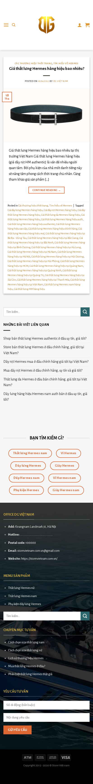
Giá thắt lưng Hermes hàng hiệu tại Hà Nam (32, 251)
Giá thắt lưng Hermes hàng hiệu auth (62, 219)
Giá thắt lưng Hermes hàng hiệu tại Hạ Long (56, 247)
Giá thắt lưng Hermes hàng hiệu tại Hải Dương (57, 256)
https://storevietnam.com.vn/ (39, 558)
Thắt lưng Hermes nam (22, 596)
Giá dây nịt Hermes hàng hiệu (60, 210)
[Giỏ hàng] (87, 25)
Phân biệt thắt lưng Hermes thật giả (30, 674)
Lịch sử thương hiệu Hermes (26, 658)
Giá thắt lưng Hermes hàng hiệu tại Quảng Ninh (34, 270)
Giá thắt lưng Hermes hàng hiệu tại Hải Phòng (33, 261)
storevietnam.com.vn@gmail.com (38, 550)
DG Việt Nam (60, 81)
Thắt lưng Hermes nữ (21, 588)
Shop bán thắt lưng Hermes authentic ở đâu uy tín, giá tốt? (44, 338)
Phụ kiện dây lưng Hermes (24, 604)
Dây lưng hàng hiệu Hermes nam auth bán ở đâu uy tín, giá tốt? (45, 397)
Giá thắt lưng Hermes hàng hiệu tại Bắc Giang (53, 238)
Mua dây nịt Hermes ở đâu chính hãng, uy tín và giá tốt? (42, 370)
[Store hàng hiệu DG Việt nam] (46, 25)
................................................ (36, 534)
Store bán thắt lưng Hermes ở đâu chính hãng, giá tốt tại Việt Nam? (43, 350)
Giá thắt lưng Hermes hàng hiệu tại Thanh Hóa (43, 279)
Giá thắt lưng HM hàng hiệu (29, 289)
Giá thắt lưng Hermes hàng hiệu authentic (31, 224)
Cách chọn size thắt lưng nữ (25, 650)
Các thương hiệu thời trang (33, 63)
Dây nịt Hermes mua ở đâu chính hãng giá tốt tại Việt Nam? (45, 361)
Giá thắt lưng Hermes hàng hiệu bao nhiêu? (46, 68)
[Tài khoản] (79, 25)
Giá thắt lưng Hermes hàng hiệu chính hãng (52, 228)
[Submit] (85, 311)
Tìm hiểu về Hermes (65, 63)
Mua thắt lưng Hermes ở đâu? (26, 666)
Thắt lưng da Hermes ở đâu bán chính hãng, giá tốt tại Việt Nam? (45, 382)
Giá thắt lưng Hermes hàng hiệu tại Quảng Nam (56, 266)
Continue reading (46, 190)
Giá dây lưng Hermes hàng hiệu (25, 210)
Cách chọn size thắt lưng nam (26, 642)
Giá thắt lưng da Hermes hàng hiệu (60, 214)
